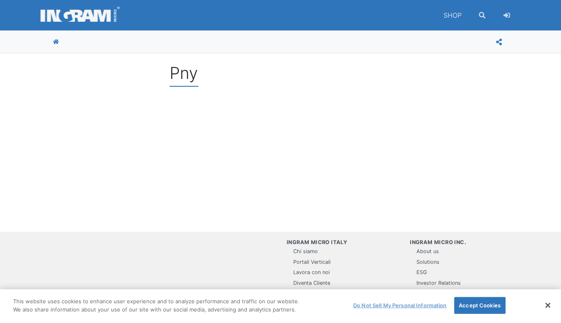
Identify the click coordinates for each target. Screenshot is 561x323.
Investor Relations (438, 283)
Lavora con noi (311, 272)
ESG (421, 272)
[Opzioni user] (506, 15)
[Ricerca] (482, 15)
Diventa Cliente (311, 283)
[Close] (548, 305)
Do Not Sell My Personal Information (400, 305)
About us (427, 251)
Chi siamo (305, 251)
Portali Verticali (312, 262)
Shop (453, 15)
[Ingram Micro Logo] (80, 15)
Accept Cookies (480, 305)
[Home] (56, 42)
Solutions (427, 262)
